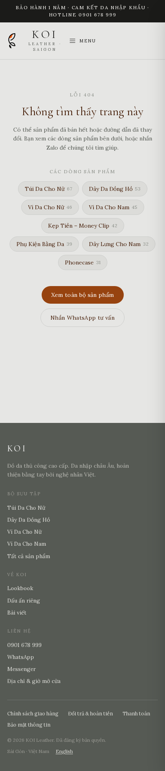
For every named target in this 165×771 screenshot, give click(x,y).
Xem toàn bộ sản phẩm (82, 294)
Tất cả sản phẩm (28, 556)
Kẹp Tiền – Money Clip (82, 225)
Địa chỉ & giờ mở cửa (33, 681)
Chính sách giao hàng (32, 713)
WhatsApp (20, 657)
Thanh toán (136, 713)
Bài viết (16, 612)
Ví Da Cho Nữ (50, 207)
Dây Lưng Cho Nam (119, 244)
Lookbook (20, 588)
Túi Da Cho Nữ (48, 188)
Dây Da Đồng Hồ (115, 188)
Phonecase (83, 262)
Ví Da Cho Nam (113, 207)
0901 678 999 (24, 645)
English (64, 751)
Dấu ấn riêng (23, 600)
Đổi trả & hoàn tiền (90, 713)
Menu (87, 41)
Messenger (21, 669)
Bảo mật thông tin (28, 724)
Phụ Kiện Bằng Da (44, 244)
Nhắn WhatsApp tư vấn (82, 317)
